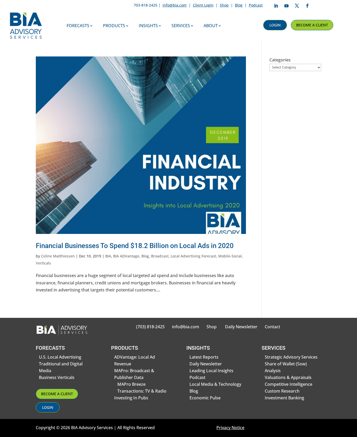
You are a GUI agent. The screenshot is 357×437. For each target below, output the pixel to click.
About (211, 25)
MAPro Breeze (131, 384)
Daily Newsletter (241, 327)
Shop (224, 5)
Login (275, 24)
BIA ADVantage (126, 256)
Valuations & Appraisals (288, 377)
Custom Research (282, 391)
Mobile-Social (230, 256)
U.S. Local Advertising (60, 357)
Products (114, 25)
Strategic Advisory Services (291, 357)
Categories (280, 60)
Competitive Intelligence (288, 384)
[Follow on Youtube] (286, 6)
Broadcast (160, 256)
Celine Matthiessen (58, 256)
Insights (148, 25)
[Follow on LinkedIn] (276, 6)
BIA (108, 256)
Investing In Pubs (131, 398)
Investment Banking (284, 398)
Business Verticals (56, 377)
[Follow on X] (297, 6)
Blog (239, 5)
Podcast (256, 5)
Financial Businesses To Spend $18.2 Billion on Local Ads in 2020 (135, 246)
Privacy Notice (230, 427)
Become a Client (312, 24)
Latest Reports (203, 357)
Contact (272, 327)
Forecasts (78, 25)
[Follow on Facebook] (307, 6)
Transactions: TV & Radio (141, 391)
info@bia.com (175, 5)
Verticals (43, 263)
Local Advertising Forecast (193, 256)
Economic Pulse (205, 398)
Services (180, 25)
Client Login (203, 5)
